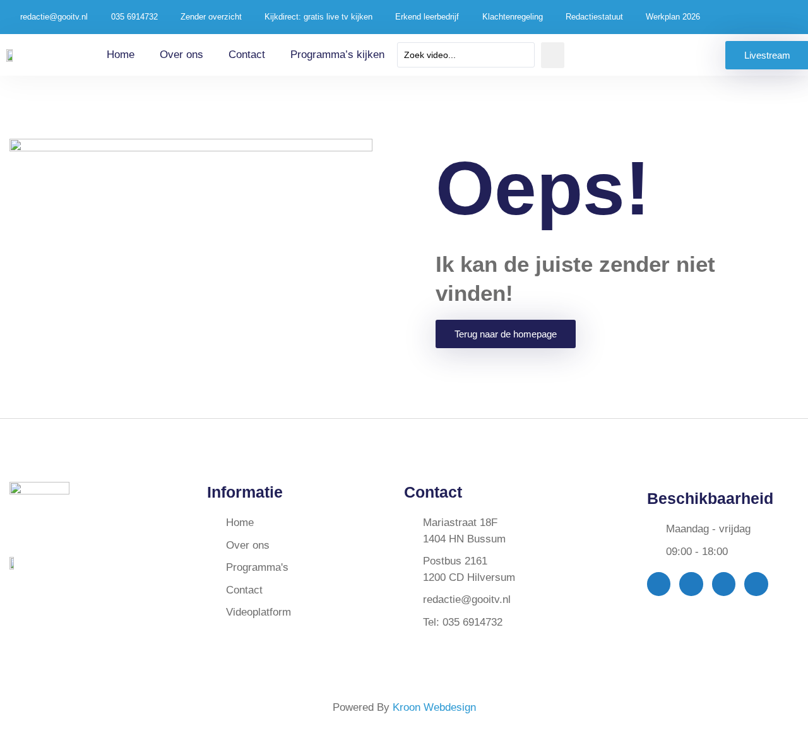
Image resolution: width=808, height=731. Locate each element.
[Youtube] (723, 583)
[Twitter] (691, 583)
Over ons (181, 55)
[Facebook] (658, 583)
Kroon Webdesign (434, 707)
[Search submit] (552, 55)
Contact (247, 55)
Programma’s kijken (337, 55)
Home (120, 55)
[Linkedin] (756, 583)
